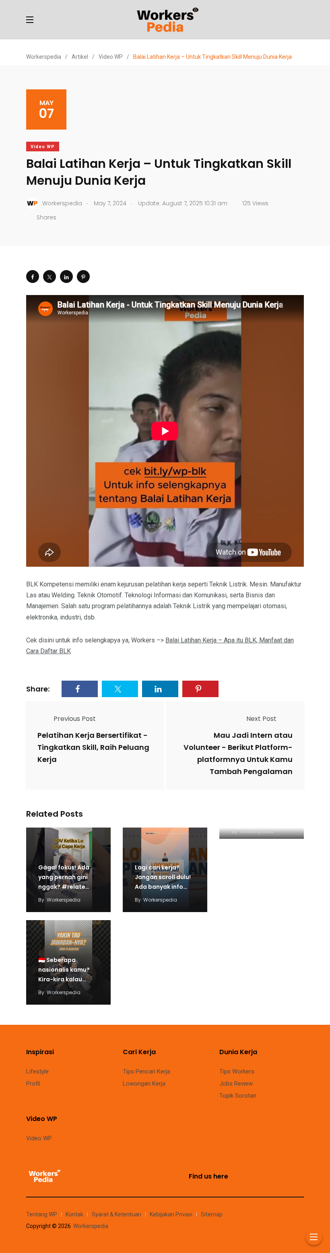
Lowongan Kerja (144, 1083)
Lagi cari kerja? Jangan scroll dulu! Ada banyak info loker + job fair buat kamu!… (164, 886)
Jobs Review (236, 1083)
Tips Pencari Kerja (146, 1071)
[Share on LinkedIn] (66, 276)
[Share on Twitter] (49, 276)
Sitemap (212, 1214)
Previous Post (75, 718)
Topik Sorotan (237, 1095)
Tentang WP (41, 1214)
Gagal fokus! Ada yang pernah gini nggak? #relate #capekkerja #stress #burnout (65, 886)
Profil (33, 1083)
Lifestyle (37, 1071)
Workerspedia (63, 899)
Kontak (74, 1214)
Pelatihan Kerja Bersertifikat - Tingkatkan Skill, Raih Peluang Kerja (93, 747)
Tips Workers (236, 1071)
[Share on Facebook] (32, 276)
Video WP (43, 146)
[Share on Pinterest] (83, 276)
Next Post (261, 718)
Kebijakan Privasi (171, 1214)
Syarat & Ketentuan (116, 1214)
